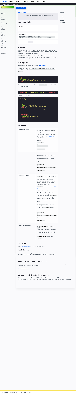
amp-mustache (4, 47)
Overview (61, 13)
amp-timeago (4, 57)
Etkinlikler (32, 1)
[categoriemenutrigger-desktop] (21, 8)
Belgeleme (18, 1)
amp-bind (3, 19)
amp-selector (3, 51)
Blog (38, 1)
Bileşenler (24, 12)
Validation (62, 20)
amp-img (3, 35)
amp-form (3, 29)
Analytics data (62, 22)
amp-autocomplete (5, 14)
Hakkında (11, 1)
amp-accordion (4, 11)
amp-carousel (4, 23)
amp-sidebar (3, 53)
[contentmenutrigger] (67, 12)
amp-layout (3, 40)
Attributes (62, 18)
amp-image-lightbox (5, 34)
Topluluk (25, 1)
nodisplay (30, 42)
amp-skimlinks (42, 65)
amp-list (2, 43)
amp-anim (3, 13)
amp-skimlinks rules (25, 246)
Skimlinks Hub (52, 136)
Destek (42, 1)
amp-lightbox (4, 41)
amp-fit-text (3, 28)
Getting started (63, 16)
